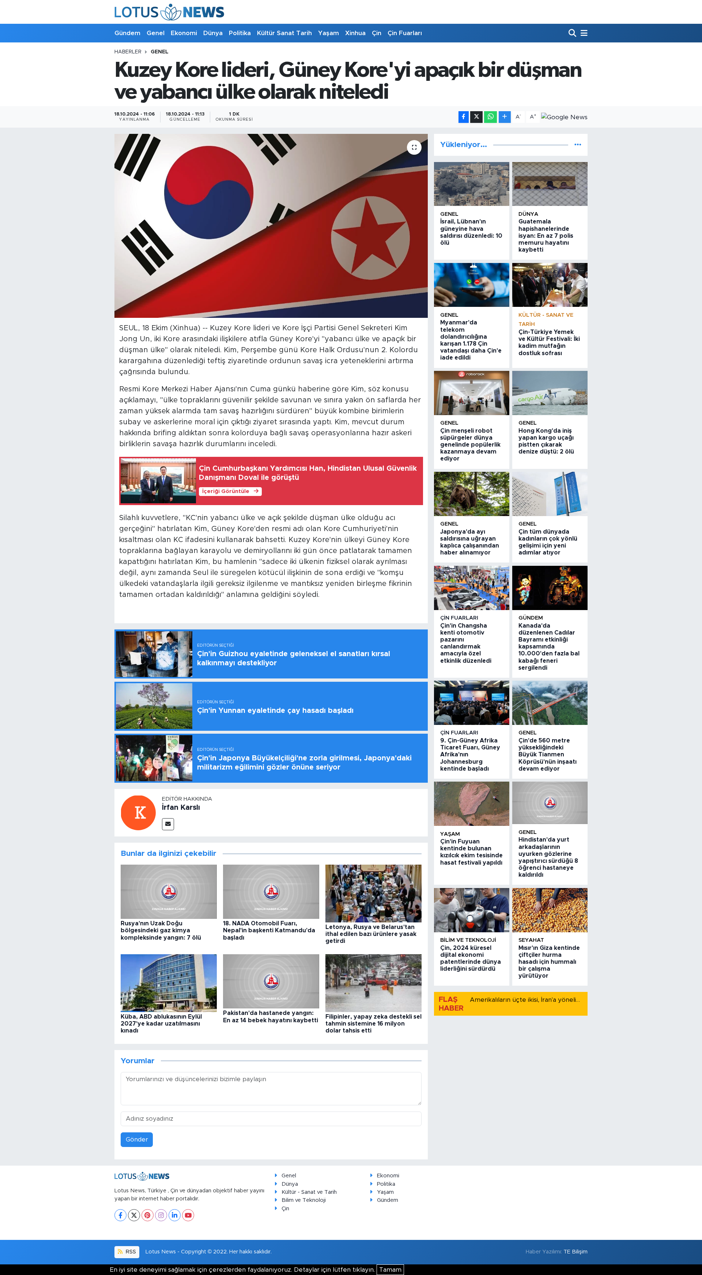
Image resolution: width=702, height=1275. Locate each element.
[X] (134, 1215)
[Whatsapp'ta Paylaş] (490, 117)
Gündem (127, 33)
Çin (376, 33)
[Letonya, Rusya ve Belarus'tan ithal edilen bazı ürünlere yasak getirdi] (373, 893)
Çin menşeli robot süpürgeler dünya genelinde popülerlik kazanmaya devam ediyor (470, 445)
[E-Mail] (168, 824)
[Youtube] (188, 1215)
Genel (156, 33)
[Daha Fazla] (505, 117)
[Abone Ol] (564, 117)
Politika (240, 33)
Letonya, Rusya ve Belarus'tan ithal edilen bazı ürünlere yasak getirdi (370, 934)
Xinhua (355, 33)
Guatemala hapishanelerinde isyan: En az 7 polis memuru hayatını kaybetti (545, 236)
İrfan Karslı (181, 807)
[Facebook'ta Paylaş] (463, 117)
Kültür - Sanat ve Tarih (309, 1192)
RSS (130, 1252)
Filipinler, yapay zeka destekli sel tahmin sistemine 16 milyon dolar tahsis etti (373, 1024)
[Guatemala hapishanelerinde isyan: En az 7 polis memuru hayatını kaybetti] (550, 184)
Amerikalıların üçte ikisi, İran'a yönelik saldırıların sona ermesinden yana (574, 1000)
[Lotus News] (169, 11)
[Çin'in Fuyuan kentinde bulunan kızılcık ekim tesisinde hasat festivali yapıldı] (471, 804)
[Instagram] (161, 1215)
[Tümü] (577, 145)
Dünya (213, 33)
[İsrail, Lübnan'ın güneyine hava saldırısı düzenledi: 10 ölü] (471, 184)
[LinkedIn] (175, 1215)
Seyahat (531, 940)
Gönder (137, 1139)
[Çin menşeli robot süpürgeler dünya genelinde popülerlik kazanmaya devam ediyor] (471, 393)
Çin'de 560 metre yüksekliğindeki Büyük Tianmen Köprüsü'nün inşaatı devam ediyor (547, 755)
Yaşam (328, 33)
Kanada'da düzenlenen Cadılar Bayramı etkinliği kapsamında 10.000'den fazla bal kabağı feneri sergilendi (549, 647)
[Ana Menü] (583, 33)
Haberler (127, 51)
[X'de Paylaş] (476, 117)
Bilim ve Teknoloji (304, 1200)
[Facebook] (120, 1215)
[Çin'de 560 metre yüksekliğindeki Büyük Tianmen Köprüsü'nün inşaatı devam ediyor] (550, 703)
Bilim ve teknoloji (468, 940)
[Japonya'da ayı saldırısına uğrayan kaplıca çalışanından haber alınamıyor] (471, 494)
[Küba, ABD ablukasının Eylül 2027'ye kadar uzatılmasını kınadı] (169, 982)
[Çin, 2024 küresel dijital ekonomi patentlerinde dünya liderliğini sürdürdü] (471, 910)
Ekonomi (184, 33)
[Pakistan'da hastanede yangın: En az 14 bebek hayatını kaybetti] (271, 981)
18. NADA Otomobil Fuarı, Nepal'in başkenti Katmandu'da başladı (269, 930)
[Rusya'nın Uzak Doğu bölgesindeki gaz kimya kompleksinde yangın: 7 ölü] (169, 891)
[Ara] (573, 33)
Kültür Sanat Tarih (284, 33)
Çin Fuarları (405, 33)
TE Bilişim (575, 1252)
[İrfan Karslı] (138, 812)
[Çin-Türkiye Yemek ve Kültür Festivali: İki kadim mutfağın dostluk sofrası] (550, 285)
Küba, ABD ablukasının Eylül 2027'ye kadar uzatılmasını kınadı (161, 1024)
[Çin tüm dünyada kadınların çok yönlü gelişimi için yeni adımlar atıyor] (550, 494)
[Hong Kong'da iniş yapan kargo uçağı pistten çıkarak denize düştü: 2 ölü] (550, 393)
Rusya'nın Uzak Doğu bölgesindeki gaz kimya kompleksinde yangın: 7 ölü (161, 930)
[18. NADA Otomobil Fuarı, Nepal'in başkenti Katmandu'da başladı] (271, 891)
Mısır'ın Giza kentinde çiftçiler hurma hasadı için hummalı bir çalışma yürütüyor (549, 962)
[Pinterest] (147, 1215)
